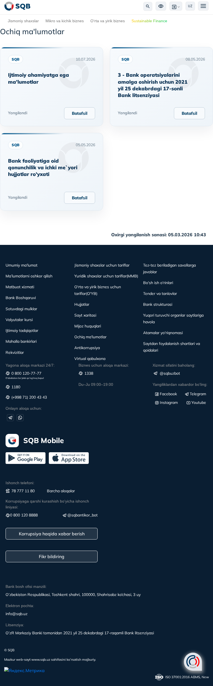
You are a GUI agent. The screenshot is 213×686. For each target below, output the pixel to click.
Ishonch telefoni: (20, 483)
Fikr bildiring (51, 556)
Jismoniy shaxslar (23, 21)
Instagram (169, 402)
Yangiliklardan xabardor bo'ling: (180, 384)
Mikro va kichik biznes (64, 21)
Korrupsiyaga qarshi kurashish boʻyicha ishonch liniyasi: (47, 504)
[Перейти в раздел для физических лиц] (17, 6)
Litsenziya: (15, 625)
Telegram (198, 393)
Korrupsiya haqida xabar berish (52, 533)
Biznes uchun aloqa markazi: (103, 365)
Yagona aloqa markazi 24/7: (30, 365)
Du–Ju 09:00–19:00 (95, 384)
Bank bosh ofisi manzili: (26, 586)
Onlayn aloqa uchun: (24, 408)
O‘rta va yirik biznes (107, 21)
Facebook (168, 393)
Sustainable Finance (149, 21)
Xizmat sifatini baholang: (174, 365)
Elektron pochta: (20, 605)
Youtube (198, 402)
